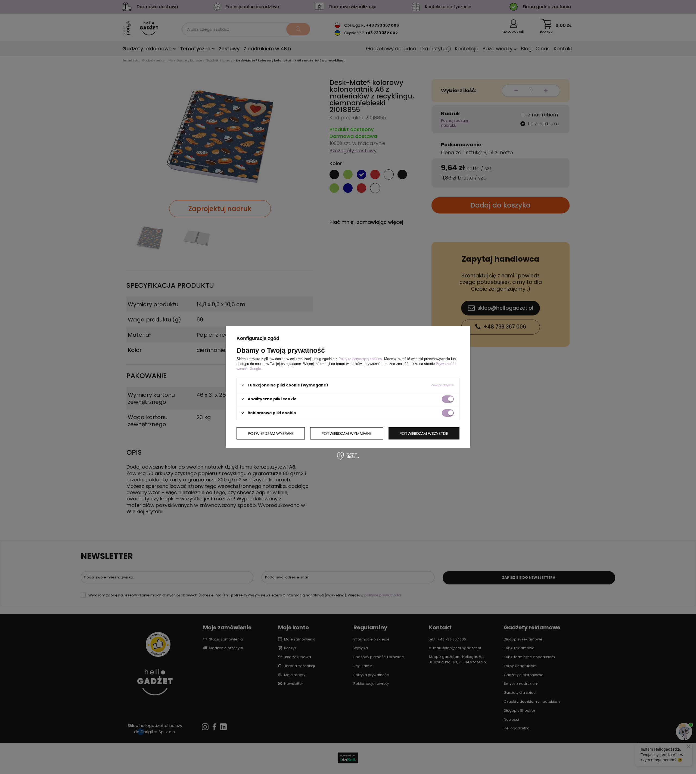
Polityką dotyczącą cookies (360, 359)
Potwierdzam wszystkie (424, 433)
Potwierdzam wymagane (347, 433)
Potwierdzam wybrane (271, 433)
